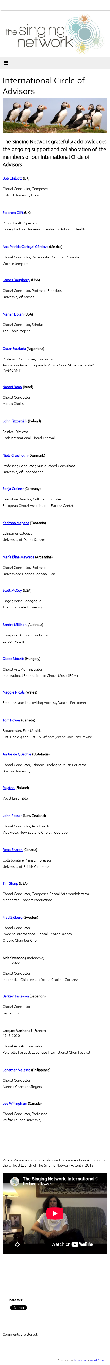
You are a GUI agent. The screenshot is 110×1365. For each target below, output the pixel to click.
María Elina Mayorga (18, 557)
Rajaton (9, 788)
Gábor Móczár (13, 659)
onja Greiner (14, 489)
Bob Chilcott (12, 178)
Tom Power (11, 720)
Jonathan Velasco (16, 1070)
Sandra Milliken (15, 625)
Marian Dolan (13, 314)
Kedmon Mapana (16, 523)
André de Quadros (17, 754)
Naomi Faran (12, 387)
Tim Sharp (10, 883)
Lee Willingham (15, 1103)
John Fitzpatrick (15, 421)
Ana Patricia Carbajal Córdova (25, 247)
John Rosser (12, 816)
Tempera (80, 1360)
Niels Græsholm (15, 455)
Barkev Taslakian (16, 996)
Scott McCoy (12, 590)
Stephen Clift (13, 213)
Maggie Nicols (14, 692)
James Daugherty (16, 280)
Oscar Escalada (14, 348)
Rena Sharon (13, 850)
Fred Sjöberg (13, 917)
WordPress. (97, 1360)
